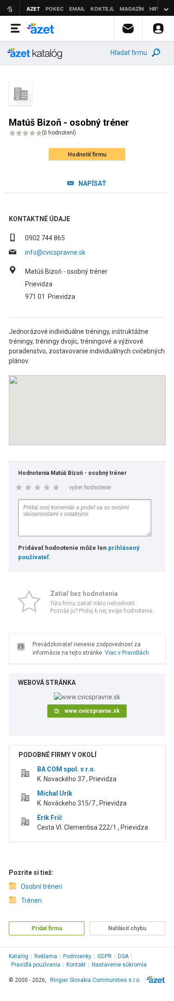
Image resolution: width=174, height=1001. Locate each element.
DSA (123, 956)
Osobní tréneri (41, 886)
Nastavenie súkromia (119, 964)
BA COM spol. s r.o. (66, 769)
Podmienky (77, 956)
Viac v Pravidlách (127, 652)
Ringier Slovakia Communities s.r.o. (95, 980)
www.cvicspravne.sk (92, 711)
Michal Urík (54, 793)
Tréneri (31, 900)
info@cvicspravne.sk (55, 252)
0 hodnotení (59, 132)
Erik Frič (49, 817)
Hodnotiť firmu (87, 154)
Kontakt (76, 964)
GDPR (104, 956)
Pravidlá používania (35, 964)
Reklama (45, 956)
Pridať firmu (47, 928)
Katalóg (18, 956)
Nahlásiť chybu (127, 928)
